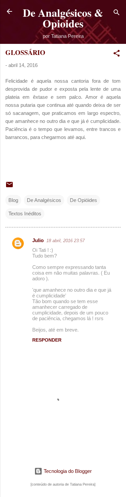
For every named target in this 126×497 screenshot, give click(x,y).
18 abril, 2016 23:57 (65, 240)
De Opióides (83, 200)
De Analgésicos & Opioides (63, 18)
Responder (46, 340)
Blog (13, 200)
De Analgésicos (44, 200)
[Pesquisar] (117, 13)
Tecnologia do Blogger (67, 471)
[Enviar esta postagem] (9, 187)
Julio (38, 240)
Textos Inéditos (24, 213)
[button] (117, 54)
